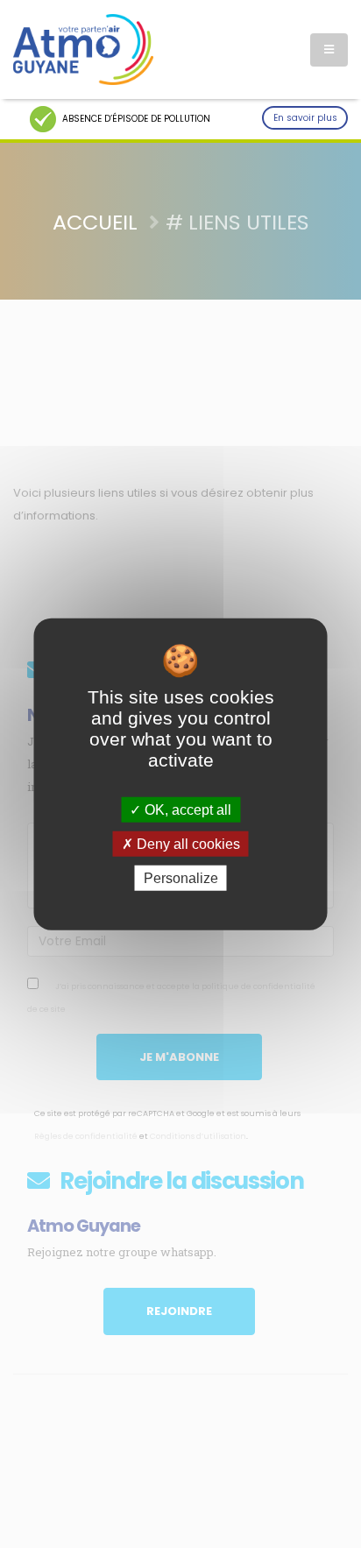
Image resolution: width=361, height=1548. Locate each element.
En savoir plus (305, 117)
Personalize (181, 878)
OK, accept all (186, 809)
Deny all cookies (186, 843)
